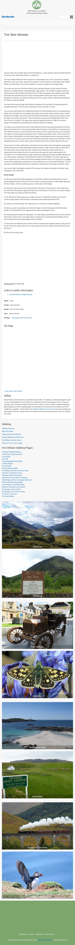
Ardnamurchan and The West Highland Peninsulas (37, 703)
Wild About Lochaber (37, 11)
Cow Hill (5, 459)
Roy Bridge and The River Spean (13, 491)
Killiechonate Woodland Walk (12, 482)
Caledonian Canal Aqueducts (12, 454)
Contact (31, 934)
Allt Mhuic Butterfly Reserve (11, 452)
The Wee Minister (8, 496)
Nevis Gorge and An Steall (11, 489)
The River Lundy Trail (9, 494)
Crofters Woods (7, 463)
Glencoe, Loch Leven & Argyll (12, 443)
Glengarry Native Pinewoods (12, 475)
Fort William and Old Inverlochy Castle (15, 470)
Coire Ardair (6, 456)
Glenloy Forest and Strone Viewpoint (14, 477)
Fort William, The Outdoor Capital (37, 603)
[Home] (37, 5)
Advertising (23, 934)
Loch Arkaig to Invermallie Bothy (13, 484)
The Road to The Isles (37, 804)
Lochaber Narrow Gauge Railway (20, 294)
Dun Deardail (6, 466)
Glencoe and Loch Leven (37, 503)
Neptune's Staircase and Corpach (13, 487)
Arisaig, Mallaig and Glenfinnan (13, 437)
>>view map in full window (13, 391)
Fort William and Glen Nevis (11, 440)
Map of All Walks (7, 431)
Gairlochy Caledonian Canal (12, 473)
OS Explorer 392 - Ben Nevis (22, 318)
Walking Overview (8, 428)
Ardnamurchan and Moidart (11, 434)
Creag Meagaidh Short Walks (12, 461)
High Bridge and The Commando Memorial (17, 480)
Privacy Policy (49, 934)
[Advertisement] (37, 56)
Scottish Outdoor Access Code (43, 409)
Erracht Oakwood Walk (10, 468)
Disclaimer (39, 934)
